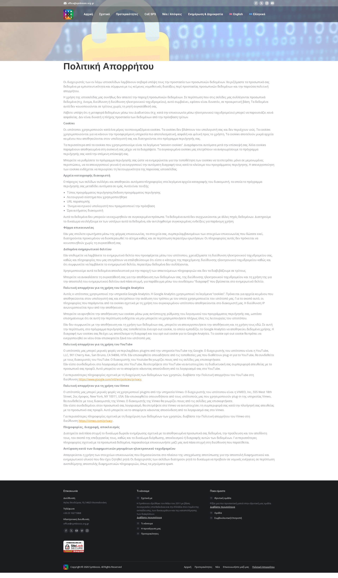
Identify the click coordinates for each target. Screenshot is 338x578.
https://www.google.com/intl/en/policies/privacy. (110, 379)
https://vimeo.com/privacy (95, 421)
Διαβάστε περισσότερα (149, 517)
